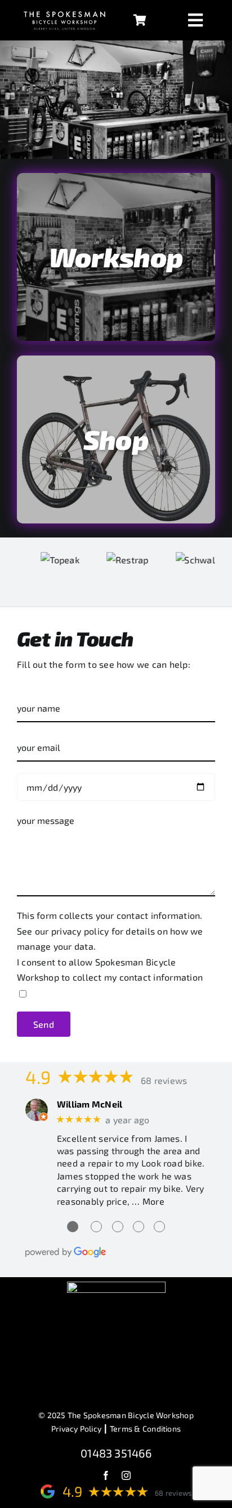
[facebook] (105, 1475)
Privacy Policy (76, 1428)
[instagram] (126, 1475)
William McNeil (89, 1104)
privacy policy (80, 931)
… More (148, 1201)
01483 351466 (116, 1453)
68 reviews (164, 1080)
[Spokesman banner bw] (64, 10)
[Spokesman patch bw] (116, 1286)
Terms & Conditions (145, 1428)
